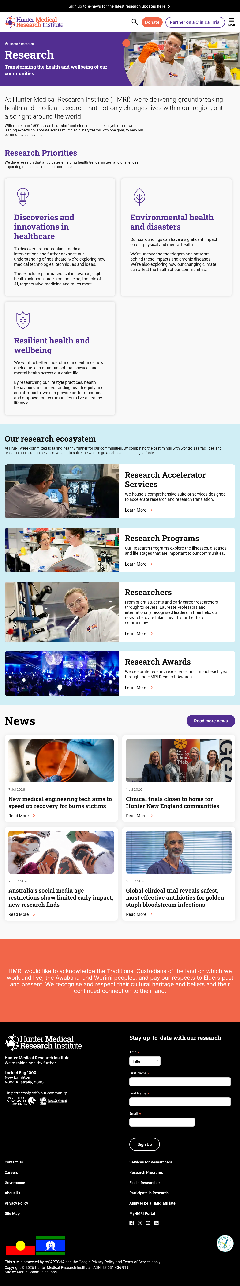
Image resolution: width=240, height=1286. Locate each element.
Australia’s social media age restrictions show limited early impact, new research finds (60, 897)
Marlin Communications (37, 1272)
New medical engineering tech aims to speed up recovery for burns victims (60, 802)
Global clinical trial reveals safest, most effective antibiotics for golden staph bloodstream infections (175, 897)
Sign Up (144, 1144)
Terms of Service (136, 1262)
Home (14, 44)
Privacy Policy (103, 1262)
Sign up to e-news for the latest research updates (112, 6)
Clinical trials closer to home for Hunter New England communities (172, 802)
